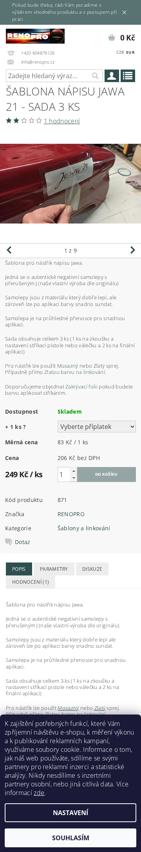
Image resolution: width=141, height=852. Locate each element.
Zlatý (99, 365)
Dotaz (23, 542)
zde (39, 792)
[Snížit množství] (73, 478)
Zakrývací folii (81, 386)
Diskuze (92, 569)
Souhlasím (70, 838)
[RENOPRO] (35, 35)
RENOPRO (71, 514)
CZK (120, 52)
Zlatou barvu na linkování (74, 372)
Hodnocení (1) (30, 582)
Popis (19, 569)
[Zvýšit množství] (73, 471)
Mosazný (67, 365)
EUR (130, 52)
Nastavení (70, 812)
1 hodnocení (62, 121)
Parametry (54, 569)
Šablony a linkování (84, 528)
